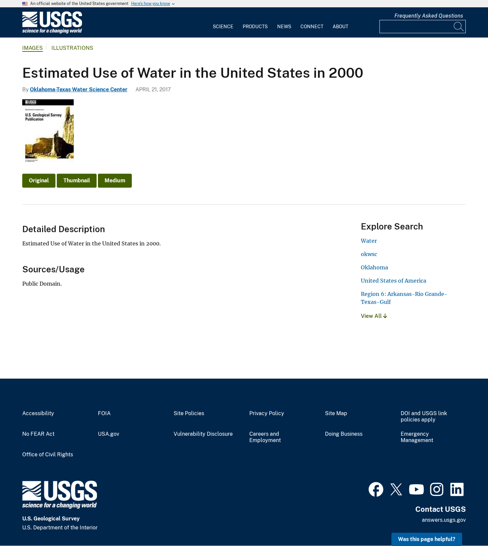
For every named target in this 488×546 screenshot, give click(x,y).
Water (369, 240)
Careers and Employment (265, 437)
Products (255, 26)
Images (32, 48)
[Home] (52, 32)
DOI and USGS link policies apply (424, 416)
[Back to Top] (464, 522)
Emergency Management (417, 437)
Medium (115, 180)
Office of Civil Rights (47, 455)
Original (39, 180)
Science (223, 26)
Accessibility (38, 413)
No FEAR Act (38, 434)
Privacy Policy (266, 413)
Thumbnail (76, 180)
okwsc (369, 254)
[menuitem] (223, 22)
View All (372, 316)
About (340, 26)
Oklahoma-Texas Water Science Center (78, 89)
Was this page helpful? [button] (426, 539)
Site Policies (189, 413)
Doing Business (344, 434)
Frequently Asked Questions (428, 16)
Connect (311, 26)
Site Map (336, 413)
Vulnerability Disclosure (203, 434)
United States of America (393, 280)
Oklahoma (374, 267)
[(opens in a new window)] (376, 489)
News (284, 26)
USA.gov (108, 434)
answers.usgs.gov (444, 520)
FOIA (104, 413)
